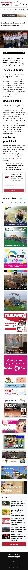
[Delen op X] (11, 202)
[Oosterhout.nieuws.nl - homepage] (6, 4)
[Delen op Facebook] (7, 202)
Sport (15, 9)
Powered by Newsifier (14, 567)
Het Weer (22, 9)
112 (10, 9)
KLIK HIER (12, 159)
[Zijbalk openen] (1, 9)
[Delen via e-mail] (24, 202)
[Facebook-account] (14, 562)
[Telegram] (16, 202)
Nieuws (5, 9)
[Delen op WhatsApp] (21, 198)
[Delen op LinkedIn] (25, 198)
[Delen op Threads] (3, 202)
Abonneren (14, 190)
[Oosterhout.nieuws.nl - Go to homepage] (14, 556)
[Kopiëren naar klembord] (20, 202)
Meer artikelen (14, 544)
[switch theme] (24, 4)
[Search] (21, 4)
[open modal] (26, 4)
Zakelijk (14, 28)
